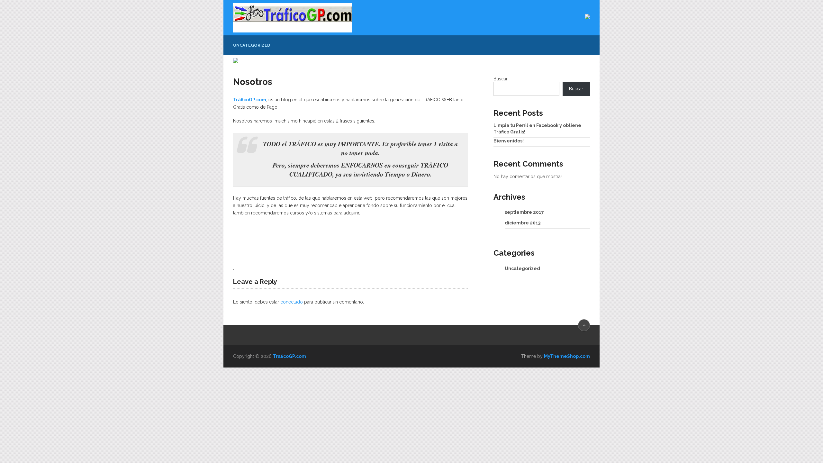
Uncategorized (251, 45)
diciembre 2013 (522, 222)
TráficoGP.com (249, 99)
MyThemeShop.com (567, 356)
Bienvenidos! (508, 140)
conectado (291, 301)
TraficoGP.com (289, 356)
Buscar (500, 78)
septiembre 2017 (524, 212)
